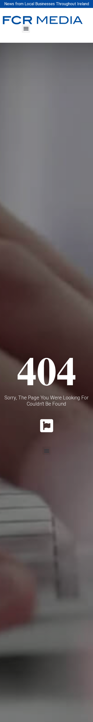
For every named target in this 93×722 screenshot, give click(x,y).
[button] (26, 29)
